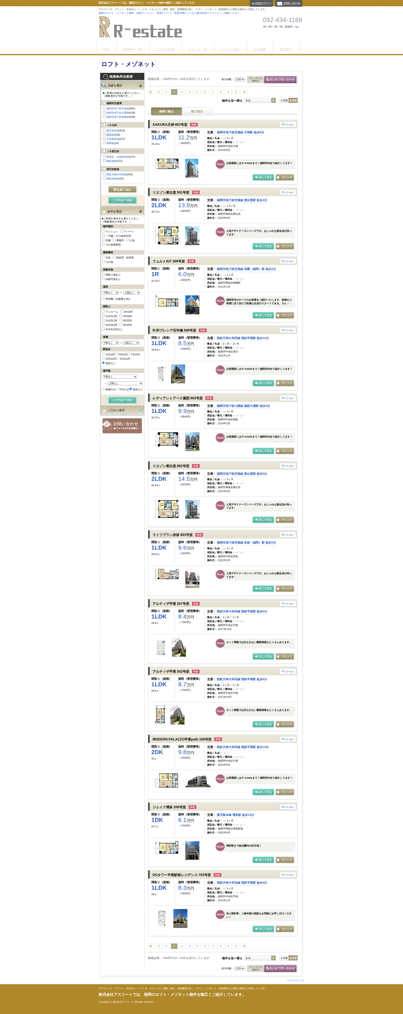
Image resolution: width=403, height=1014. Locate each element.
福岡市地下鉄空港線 (117, 108)
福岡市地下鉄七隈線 (117, 112)
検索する (122, 200)
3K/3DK (127, 320)
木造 (108, 257)
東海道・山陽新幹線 (117, 156)
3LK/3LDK (111, 325)
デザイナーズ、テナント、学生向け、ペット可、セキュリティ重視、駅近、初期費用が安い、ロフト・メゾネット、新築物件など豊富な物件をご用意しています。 (183, 988)
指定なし (111, 363)
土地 (132, 240)
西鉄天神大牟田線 (116, 174)
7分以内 (135, 354)
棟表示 (197, 111)
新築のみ (111, 389)
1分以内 (110, 354)
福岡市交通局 (114, 103)
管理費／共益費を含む (118, 298)
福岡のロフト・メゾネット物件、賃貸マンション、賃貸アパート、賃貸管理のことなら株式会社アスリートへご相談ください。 (170, 13)
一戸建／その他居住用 (118, 236)
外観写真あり (113, 279)
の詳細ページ (263, 178)
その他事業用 (113, 244)
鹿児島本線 (112, 130)
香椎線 (110, 143)
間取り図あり (113, 274)
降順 (293, 100)
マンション (112, 231)
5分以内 (122, 354)
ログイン (261, 3)
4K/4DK (127, 325)
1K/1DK (128, 311)
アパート (129, 231)
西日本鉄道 (113, 169)
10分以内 (111, 358)
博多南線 (111, 161)
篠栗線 (110, 134)
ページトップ (296, 980)
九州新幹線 (112, 139)
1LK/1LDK (111, 316)
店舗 (108, 240)
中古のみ (124, 389)
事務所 (120, 240)
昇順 (284, 100)
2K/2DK (127, 316)
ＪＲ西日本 (113, 151)
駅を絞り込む (122, 189)
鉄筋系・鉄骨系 (125, 257)
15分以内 (125, 358)
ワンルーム (112, 311)
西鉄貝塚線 (112, 178)
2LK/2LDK (111, 320)
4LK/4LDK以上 (114, 329)
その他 (109, 262)
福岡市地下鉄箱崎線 (117, 116)
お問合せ (122, 425)
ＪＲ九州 (112, 125)
